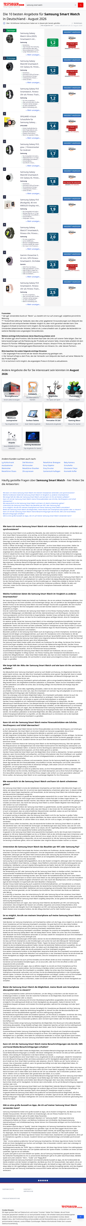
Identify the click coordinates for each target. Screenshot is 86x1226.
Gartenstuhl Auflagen (51, 471)
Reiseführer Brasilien (30, 468)
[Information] (58, 47)
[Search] (80, 5)
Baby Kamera (69, 462)
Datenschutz (8, 1189)
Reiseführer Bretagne (51, 462)
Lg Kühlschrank (8, 462)
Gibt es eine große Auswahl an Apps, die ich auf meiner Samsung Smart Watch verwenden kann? (37, 516)
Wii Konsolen (27, 465)
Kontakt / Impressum (28, 1190)
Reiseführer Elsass (9, 471)
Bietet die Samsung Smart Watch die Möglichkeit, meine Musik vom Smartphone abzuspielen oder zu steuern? (42, 510)
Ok (80, 1217)
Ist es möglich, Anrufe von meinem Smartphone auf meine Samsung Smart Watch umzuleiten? (36, 507)
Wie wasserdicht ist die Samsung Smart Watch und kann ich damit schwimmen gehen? (33, 503)
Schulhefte (68, 465)
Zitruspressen (27, 471)
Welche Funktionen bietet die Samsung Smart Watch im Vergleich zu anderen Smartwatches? (36, 495)
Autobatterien (7, 465)
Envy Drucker (48, 468)
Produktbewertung (11, 1198)
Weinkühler (6, 468)
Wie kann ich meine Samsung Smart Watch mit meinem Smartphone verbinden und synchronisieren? (39, 493)
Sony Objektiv (48, 465)
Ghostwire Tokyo (70, 468)
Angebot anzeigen (72, 32)
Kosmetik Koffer (70, 471)
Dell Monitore (27, 462)
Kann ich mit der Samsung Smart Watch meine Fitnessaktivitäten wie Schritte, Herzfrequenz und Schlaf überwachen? (39, 500)
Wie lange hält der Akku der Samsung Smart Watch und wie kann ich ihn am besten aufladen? (36, 497)
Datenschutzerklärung (10, 1223)
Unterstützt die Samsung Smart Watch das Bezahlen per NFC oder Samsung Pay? (31, 505)
